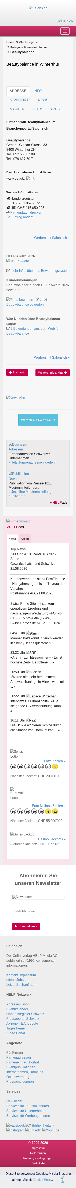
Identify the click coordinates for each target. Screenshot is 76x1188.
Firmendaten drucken (26, 212)
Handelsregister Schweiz (25, 1014)
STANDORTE (20, 100)
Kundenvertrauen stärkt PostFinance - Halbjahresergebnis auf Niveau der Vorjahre (37, 583)
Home (10, 42)
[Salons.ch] (38, 8)
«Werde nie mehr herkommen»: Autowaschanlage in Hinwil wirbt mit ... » (37, 681)
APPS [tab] (55, 109)
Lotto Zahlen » (55, 761)
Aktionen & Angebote (22, 1023)
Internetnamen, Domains (24, 1072)
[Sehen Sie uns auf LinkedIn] (33, 1130)
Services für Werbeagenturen (28, 1115)
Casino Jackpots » (52, 839)
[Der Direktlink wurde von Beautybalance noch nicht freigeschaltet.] (30, 178)
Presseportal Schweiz (22, 1018)
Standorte (19, 372)
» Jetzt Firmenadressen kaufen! (32, 462)
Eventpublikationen (20, 1067)
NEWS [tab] (43, 100)
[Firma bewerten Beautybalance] (20, 299)
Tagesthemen (16, 1028)
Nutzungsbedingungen (38, 1158)
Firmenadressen (18, 1057)
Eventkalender (17, 1009)
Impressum (38, 1148)
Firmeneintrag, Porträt (22, 1062)
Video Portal (15, 1033)
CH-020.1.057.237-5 (26, 203)
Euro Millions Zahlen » (49, 806)
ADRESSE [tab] (18, 91)
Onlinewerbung (17, 1077)
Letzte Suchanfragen (21, 984)
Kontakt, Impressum (21, 975)
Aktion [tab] (25, 538)
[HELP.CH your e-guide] (65, 21)
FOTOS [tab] (37, 109)
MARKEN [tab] (17, 109)
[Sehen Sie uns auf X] (40, 1125)
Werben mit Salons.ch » (52, 238)
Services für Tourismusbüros (27, 1106)
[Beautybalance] (17, 261)
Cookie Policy (42, 1179)
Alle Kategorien (29, 42)
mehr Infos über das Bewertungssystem (40, 271)
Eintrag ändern (22, 217)
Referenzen (38, 1153)
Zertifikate (38, 1163)
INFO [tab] (38, 91)
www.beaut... (16, 178)
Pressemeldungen (20, 1081)
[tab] (12, 538)
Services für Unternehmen (25, 1111)
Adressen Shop (18, 1004)
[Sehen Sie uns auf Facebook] (15, 1125)
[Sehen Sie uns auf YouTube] (50, 1130)
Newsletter (14, 1101)
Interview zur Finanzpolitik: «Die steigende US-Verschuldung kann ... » (37, 706)
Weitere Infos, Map (51, 372)
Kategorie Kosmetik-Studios (28, 47)
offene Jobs (15, 980)
